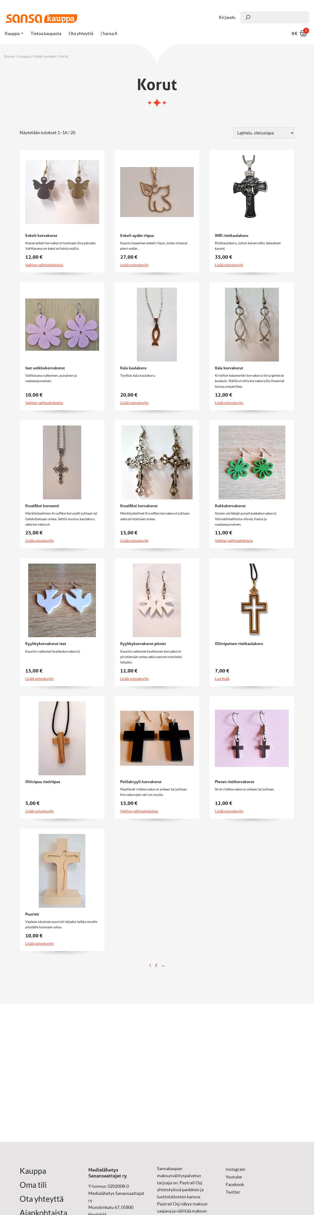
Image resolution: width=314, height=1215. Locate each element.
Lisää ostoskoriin (134, 265)
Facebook (235, 1184)
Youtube (234, 1177)
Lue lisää (222, 678)
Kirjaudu (227, 17)
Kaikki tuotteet (44, 56)
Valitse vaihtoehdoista (44, 265)
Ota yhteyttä (42, 1199)
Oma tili (33, 1185)
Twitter (233, 1192)
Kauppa (12, 33)
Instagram (235, 1169)
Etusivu (9, 56)
